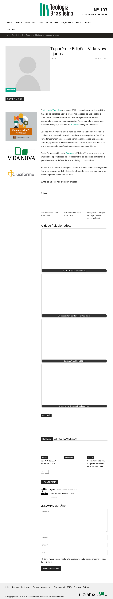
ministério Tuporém (52, 110)
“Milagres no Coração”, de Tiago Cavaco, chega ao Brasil (96, 215)
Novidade (15, 35)
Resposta (53, 497)
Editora (11, 29)
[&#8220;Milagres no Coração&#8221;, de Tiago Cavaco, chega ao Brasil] (97, 202)
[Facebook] (79, 595)
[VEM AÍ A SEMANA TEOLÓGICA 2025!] (51, 451)
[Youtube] (93, 595)
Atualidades (69, 457)
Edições (87, 22)
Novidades (30, 22)
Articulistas (52, 22)
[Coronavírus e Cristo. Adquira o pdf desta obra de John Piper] (97, 451)
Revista (18, 22)
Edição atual (67, 22)
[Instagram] (84, 595)
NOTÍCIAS (46, 439)
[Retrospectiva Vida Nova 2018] (74, 202)
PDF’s (78, 22)
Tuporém (75, 124)
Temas (40, 22)
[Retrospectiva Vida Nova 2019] (51, 202)
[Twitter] (88, 595)
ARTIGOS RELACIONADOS (65, 439)
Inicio (8, 35)
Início (9, 22)
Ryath (52, 489)
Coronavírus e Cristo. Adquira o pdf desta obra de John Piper (96, 463)
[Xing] (101, 594)
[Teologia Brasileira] (56, 9)
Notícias (44, 457)
